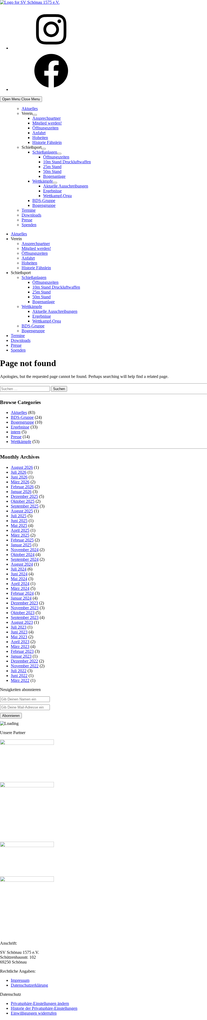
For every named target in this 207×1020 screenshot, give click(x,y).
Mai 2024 (19, 578)
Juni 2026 (19, 477)
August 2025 (22, 511)
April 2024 (20, 583)
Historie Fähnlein (47, 142)
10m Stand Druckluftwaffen (67, 162)
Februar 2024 (22, 593)
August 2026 (22, 467)
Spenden (29, 224)
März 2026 (20, 482)
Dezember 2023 (24, 603)
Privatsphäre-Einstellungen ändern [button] (40, 1003)
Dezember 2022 (24, 661)
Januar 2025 (21, 545)
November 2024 (25, 549)
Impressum (20, 980)
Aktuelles (30, 108)
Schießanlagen (44, 152)
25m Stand (52, 166)
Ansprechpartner (46, 118)
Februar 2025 (22, 540)
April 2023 (20, 641)
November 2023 (25, 607)
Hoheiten (40, 137)
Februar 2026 (22, 486)
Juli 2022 (18, 670)
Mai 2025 (19, 525)
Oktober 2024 (22, 554)
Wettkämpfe (42, 181)
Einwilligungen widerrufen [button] (34, 1013)
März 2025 (20, 535)
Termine (29, 210)
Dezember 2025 (24, 496)
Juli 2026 (18, 472)
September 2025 (25, 506)
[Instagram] (51, 48)
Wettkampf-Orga (57, 195)
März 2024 (20, 588)
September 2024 (25, 559)
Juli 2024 (18, 569)
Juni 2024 (19, 574)
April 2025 (20, 530)
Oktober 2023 (22, 612)
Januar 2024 (21, 598)
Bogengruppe (44, 205)
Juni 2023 (19, 632)
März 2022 (20, 680)
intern (15, 432)
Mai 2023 (19, 637)
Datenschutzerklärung (29, 985)
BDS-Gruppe (43, 200)
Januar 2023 (21, 656)
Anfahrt (39, 132)
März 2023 (20, 646)
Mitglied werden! (47, 123)
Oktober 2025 (22, 501)
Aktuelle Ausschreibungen (65, 186)
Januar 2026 (21, 491)
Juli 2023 (18, 627)
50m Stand (52, 171)
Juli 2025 (18, 515)
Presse (27, 220)
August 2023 (22, 622)
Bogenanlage (54, 176)
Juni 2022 (19, 675)
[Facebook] (51, 89)
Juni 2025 (19, 520)
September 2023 (25, 617)
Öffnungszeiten (45, 128)
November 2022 (25, 666)
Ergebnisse (52, 191)
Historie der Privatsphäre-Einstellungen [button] (44, 1008)
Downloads (31, 215)
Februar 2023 (22, 651)
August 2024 (22, 564)
